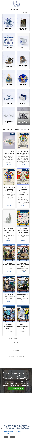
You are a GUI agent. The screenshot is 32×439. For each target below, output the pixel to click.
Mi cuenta (16, 350)
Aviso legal (18, 431)
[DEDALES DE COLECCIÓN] (23, 57)
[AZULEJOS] (8, 39)
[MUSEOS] (8, 57)
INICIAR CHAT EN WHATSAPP (16, 389)
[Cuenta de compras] (20, 9)
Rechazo (12, 437)
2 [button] (14, 342)
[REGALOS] (23, 95)
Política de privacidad (9, 431)
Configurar (6, 433)
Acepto (6, 437)
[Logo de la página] (16, 4)
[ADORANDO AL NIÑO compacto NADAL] (9, 218)
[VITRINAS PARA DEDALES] (23, 20)
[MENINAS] (8, 76)
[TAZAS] (23, 39)
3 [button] (17, 342)
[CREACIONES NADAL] (8, 113)
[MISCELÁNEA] (8, 95)
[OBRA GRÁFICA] (23, 113)
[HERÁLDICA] (8, 20)
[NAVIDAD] (23, 76)
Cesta (16, 362)
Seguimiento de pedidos (16, 356)
